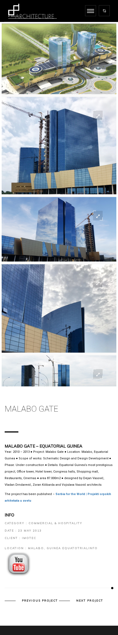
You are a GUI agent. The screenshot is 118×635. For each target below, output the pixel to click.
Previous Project (40, 600)
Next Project (89, 600)
